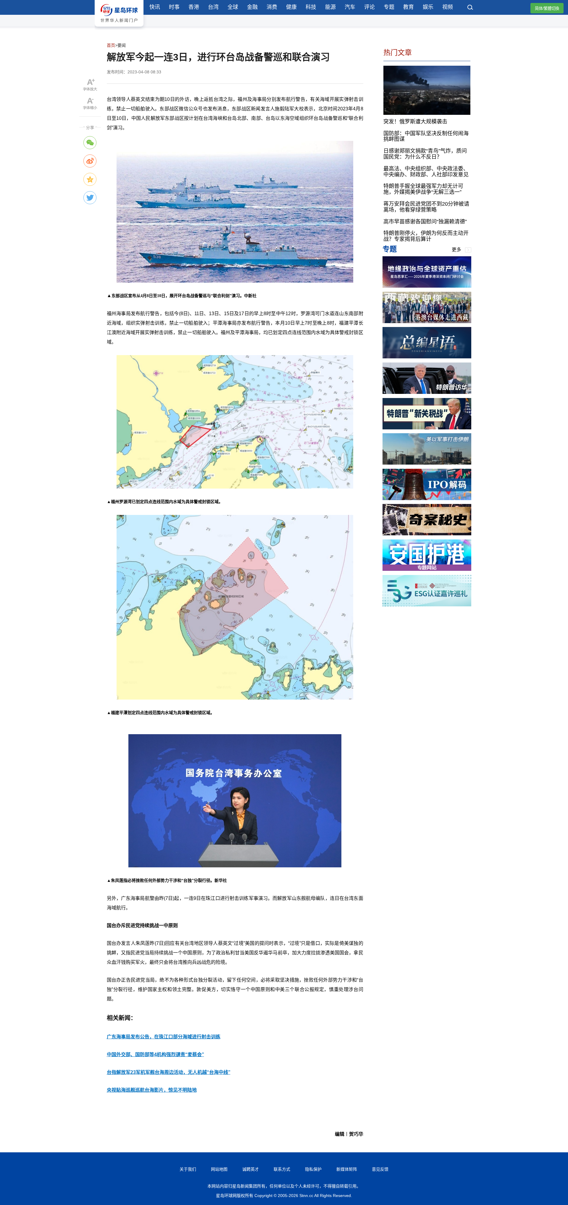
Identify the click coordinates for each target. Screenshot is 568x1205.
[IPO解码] (427, 498)
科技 (311, 7)
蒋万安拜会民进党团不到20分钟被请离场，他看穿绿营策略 (426, 207)
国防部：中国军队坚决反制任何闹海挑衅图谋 (426, 136)
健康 (291, 7)
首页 (111, 45)
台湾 (213, 7)
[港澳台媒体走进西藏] (427, 321)
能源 (330, 7)
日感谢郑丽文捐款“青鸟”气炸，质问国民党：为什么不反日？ (425, 154)
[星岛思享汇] (427, 286)
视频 (447, 7)
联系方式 (282, 1169)
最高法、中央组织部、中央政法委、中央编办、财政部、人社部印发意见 (426, 171)
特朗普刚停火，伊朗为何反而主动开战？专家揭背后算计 (426, 236)
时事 (174, 7)
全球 (232, 7)
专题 (389, 7)
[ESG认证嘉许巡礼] (427, 604)
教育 (408, 7)
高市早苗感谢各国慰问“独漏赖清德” (425, 221)
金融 (252, 7)
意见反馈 (380, 1169)
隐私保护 (313, 1169)
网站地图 (219, 1169)
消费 (272, 7)
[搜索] (470, 8)
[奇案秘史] (427, 533)
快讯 (154, 7)
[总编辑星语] (427, 356)
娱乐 (428, 7)
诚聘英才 (250, 1169)
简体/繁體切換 (547, 8)
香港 (193, 7)
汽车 (350, 7)
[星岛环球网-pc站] (119, 27)
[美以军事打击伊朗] (427, 462)
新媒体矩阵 (346, 1169)
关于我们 (188, 1169)
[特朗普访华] (427, 392)
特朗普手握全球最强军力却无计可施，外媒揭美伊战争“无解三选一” (423, 189)
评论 (369, 7)
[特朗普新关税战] (427, 427)
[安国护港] (427, 569)
